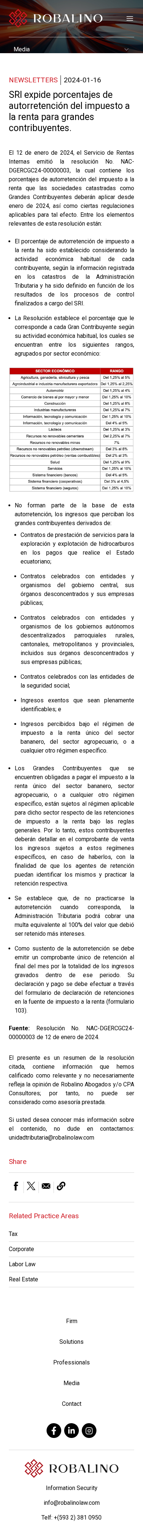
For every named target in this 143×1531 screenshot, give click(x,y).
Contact (71, 1403)
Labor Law (22, 1264)
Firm (71, 1321)
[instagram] (89, 1430)
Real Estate (23, 1279)
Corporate (21, 1249)
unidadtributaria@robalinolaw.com (51, 1137)
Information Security (72, 1487)
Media (71, 1383)
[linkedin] (71, 1430)
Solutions (71, 1341)
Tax (13, 1233)
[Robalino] (56, 18)
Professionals (71, 1362)
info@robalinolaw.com (72, 1502)
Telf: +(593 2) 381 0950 (71, 1517)
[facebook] (54, 1430)
